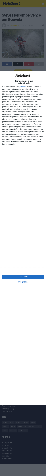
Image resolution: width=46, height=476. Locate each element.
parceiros (22, 86)
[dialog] (23, 238)
